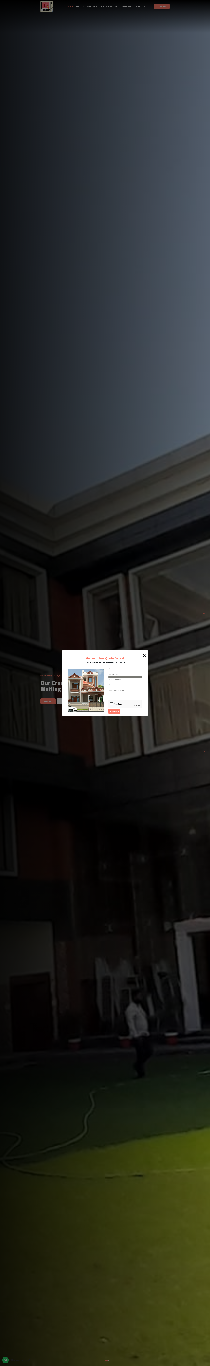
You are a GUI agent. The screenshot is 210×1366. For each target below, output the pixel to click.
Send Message (114, 711)
